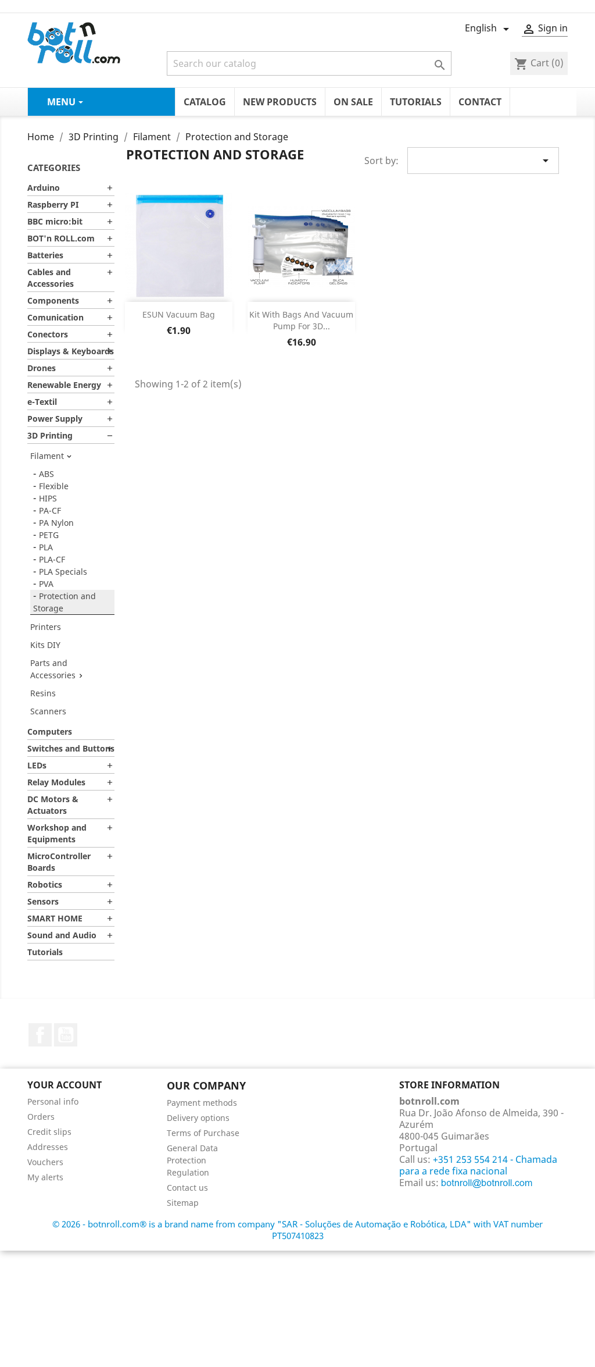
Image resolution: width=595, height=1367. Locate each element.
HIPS (48, 498)
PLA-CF (52, 559)
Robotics (44, 884)
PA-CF (50, 510)
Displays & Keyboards (70, 351)
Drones (41, 367)
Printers (45, 626)
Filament (47, 455)
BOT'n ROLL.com (61, 238)
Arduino (43, 187)
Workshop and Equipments (57, 833)
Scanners (48, 711)
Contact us (187, 1187)
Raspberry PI (52, 204)
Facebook (40, 1034)
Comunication (55, 317)
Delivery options (198, 1117)
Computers (49, 731)
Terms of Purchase (203, 1132)
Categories (53, 167)
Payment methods (202, 1102)
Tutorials (45, 951)
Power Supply (55, 418)
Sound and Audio (61, 935)
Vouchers (45, 1161)
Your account (64, 1084)
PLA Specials (63, 571)
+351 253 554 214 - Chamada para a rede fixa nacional (478, 1165)
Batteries (45, 255)
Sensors (43, 901)
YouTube (65, 1034)
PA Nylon (56, 522)
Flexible (54, 486)
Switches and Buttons (70, 748)
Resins (43, 693)
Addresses (47, 1146)
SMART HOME (55, 918)
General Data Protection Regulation (192, 1160)
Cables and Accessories (50, 277)
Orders (41, 1116)
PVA (46, 583)
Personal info (52, 1101)
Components (53, 300)
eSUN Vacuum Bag (178, 314)
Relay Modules (56, 782)
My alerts (45, 1177)
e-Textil (42, 401)
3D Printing (50, 435)
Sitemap (183, 1202)
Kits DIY (45, 644)
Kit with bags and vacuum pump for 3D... (301, 320)
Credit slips (49, 1131)
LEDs (36, 765)
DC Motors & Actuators (52, 804)
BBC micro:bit (55, 221)
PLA (46, 547)
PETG (49, 534)
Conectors (47, 334)
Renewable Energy (64, 384)
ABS (46, 473)
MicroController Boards (59, 861)
